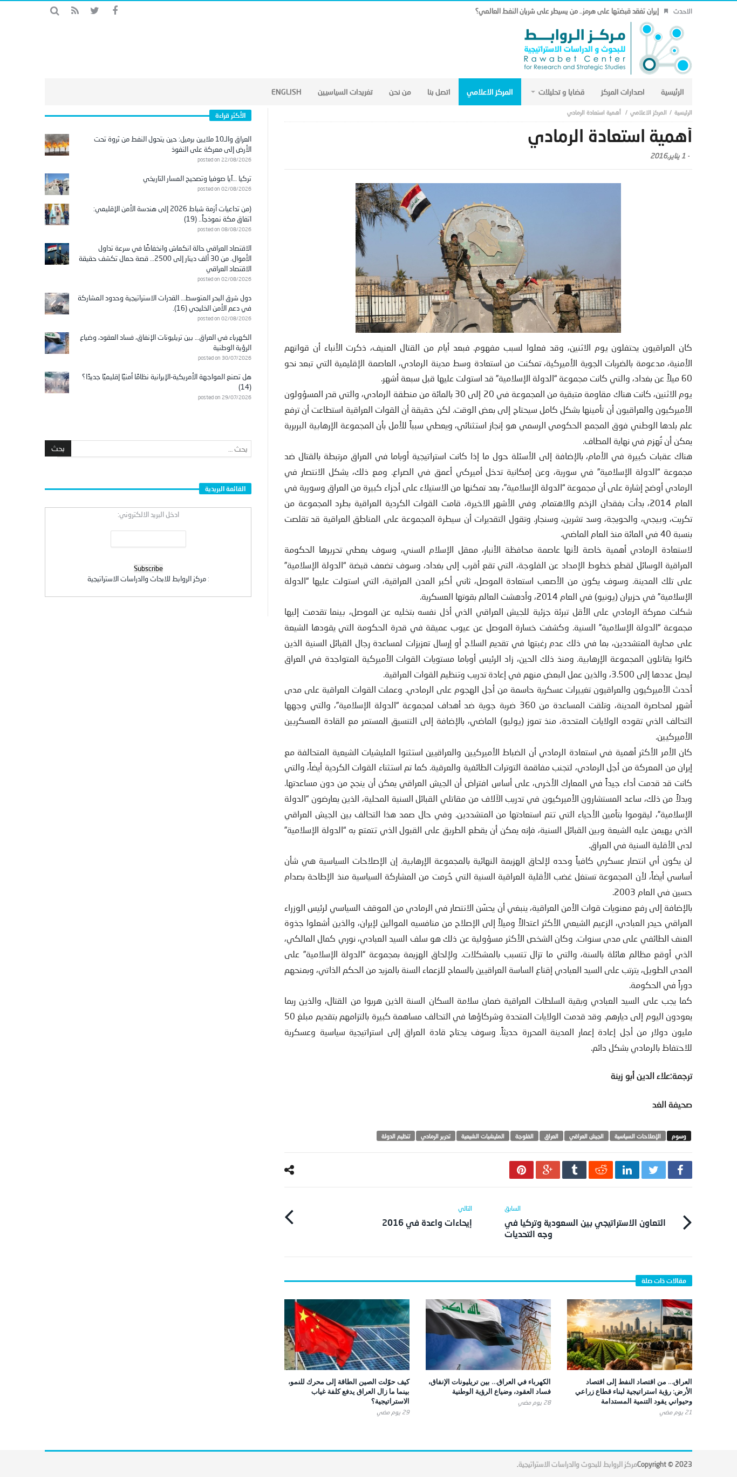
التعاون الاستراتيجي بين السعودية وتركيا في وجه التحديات (585, 1221)
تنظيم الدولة (395, 1135)
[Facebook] (115, 11)
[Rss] (75, 11)
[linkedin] (627, 1170)
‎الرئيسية (683, 112)
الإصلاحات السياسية (638, 1135)
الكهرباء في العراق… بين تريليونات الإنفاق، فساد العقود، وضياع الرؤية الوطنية (489, 1386)
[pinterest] (521, 1170)
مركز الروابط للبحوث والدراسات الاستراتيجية (577, 1464)
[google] (548, 1170)
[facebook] (680, 1170)
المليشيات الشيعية (482, 1135)
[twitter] (654, 1170)
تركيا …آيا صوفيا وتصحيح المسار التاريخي (197, 178)
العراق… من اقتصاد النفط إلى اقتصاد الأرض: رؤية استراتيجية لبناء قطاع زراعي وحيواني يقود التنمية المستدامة (633, 1391)
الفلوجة (524, 1135)
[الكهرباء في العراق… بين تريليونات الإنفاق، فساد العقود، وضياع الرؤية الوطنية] (488, 1334)
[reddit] (601, 1170)
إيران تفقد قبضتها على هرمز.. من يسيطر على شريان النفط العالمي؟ (567, 10)
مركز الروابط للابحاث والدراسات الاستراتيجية (146, 578)
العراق (551, 1135)
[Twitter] (95, 11)
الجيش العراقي (586, 1135)
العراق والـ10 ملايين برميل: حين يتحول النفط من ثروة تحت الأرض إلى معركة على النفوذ (172, 144)
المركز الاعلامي (648, 112)
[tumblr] (574, 1170)
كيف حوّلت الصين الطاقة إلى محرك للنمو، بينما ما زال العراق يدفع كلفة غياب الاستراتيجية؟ (349, 1391)
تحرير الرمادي (436, 1135)
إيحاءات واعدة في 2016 (427, 1215)
